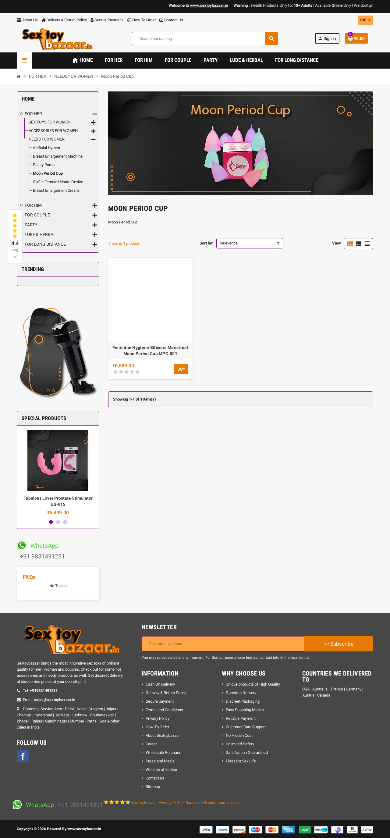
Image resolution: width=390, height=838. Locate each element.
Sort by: (206, 243)
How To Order (143, 20)
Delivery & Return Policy (66, 20)
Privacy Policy (157, 718)
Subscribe (341, 644)
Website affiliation (161, 769)
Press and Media (160, 761)
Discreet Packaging (243, 701)
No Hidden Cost (239, 735)
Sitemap (153, 786)
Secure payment (160, 701)
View (336, 243)
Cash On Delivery (160, 684)
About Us (29, 20)
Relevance (229, 243)
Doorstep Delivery (241, 692)
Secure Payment (108, 20)
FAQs (29, 577)
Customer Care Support (246, 727)
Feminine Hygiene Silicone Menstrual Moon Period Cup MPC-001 (150, 350)
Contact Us (173, 20)
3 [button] (65, 522)
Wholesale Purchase (163, 752)
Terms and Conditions (164, 710)
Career (151, 744)
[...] (83, 681)
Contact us (155, 778)
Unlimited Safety (240, 744)
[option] (58, 472)
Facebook (23, 756)
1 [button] (51, 522)
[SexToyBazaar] (56, 38)
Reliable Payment (241, 718)
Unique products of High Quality (253, 684)
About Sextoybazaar (163, 735)
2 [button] (58, 522)
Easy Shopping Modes (245, 710)
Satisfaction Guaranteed (247, 752)
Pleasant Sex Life (241, 761)
